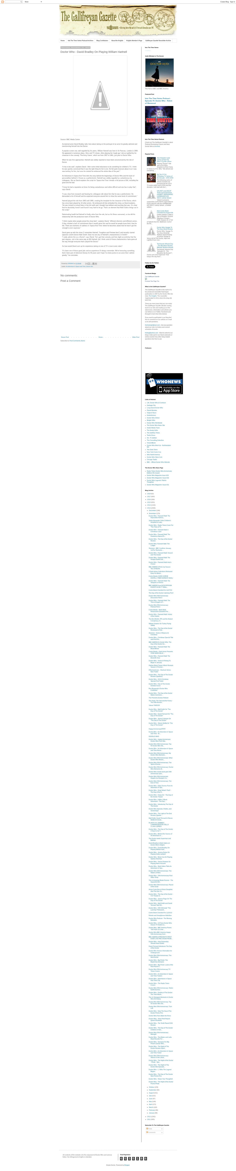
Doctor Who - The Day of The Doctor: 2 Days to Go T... (161, 830)
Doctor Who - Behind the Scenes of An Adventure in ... (160, 834)
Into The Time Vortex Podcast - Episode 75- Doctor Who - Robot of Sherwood (158, 100)
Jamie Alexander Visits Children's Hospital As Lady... (160, 521)
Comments (151, 1132)
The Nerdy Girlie (152, 430)
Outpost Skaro (151, 413)
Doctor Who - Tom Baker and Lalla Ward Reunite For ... (160, 1038)
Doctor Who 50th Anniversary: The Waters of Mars (160, 872)
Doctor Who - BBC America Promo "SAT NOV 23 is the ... (160, 928)
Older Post (135, 337)
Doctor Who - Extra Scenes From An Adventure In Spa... (161, 786)
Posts (150, 1129)
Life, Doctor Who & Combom (156, 403)
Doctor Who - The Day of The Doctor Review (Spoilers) (161, 675)
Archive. (157, 146)
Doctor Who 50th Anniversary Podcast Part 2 (158, 606)
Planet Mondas (152, 410)
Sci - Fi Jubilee (152, 438)
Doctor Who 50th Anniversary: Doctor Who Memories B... (161, 768)
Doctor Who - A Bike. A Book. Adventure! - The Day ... (158, 800)
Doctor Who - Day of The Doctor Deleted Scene (159, 684)
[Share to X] (91, 263)
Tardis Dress (151, 435)
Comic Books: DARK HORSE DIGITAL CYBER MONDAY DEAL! (161, 577)
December (152, 510)
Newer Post (65, 337)
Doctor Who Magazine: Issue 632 (158, 478)
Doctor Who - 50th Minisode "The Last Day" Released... (160, 909)
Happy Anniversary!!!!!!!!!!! (157, 729)
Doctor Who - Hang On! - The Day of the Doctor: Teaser (161, 796)
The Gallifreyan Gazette (152, 276)
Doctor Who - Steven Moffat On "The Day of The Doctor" (161, 724)
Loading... (148, 50)
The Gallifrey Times (153, 433)
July (150, 1096)
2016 (149, 499)
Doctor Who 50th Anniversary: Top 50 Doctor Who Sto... (160, 745)
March (151, 1107)
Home (63, 40)
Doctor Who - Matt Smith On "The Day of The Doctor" (160, 710)
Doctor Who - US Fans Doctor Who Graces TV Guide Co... (160, 924)
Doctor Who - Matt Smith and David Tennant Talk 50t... (160, 904)
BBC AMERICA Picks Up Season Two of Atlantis (159, 568)
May (150, 1101)
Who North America (153, 455)
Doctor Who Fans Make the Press (160, 1016)
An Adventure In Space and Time (76, 266)
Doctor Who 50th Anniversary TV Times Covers (159, 970)
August (151, 1093)
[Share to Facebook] (93, 263)
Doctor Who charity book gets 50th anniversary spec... (160, 772)
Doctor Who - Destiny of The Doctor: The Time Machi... (161, 993)
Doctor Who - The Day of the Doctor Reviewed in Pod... (160, 629)
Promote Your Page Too (152, 281)
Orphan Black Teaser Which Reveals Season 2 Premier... (161, 666)
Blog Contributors (102, 40)
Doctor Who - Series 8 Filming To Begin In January (160, 661)
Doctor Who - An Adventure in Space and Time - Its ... (161, 732)
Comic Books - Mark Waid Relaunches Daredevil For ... (159, 610)
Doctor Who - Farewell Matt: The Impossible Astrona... (159, 516)
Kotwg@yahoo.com (151, 333)
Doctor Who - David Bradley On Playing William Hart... (159, 848)
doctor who (89, 266)
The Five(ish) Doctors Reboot (158, 698)
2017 (149, 496)
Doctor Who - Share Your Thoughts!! (161, 1079)
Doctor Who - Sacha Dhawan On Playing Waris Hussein (159, 862)
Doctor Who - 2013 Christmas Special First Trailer (158, 680)
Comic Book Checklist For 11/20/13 (160, 913)
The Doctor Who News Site (156, 425)
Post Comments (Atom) (77, 341)
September (153, 1090)
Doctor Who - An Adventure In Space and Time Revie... (161, 749)
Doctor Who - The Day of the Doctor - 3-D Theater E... (161, 895)
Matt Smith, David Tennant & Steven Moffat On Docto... (161, 819)
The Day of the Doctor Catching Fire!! (161, 593)
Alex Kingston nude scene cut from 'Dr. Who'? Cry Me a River (164, 159)
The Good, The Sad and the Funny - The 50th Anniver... (161, 701)
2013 (149, 508)
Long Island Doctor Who (155, 408)
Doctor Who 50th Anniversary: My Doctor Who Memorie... (160, 754)
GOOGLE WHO (154, 736)
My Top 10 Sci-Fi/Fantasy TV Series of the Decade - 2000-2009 (165, 176)
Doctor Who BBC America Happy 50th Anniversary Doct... (160, 933)
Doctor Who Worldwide (154, 423)
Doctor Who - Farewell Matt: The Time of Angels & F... (159, 601)
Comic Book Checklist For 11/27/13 (160, 590)
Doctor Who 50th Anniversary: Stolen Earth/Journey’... (161, 989)
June (151, 1099)
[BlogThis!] (89, 263)
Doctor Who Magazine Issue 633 (158, 475)
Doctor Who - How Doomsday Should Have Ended (159, 942)
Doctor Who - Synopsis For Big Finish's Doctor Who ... (159, 1042)
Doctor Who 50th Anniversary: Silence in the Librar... (159, 1056)
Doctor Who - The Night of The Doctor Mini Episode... (159, 1066)
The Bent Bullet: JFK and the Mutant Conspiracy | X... (161, 620)
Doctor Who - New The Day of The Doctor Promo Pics (160, 1012)
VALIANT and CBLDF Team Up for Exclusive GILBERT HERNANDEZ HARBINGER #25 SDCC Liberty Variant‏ (165, 194)
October (152, 1087)
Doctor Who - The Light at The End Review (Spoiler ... (160, 814)
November (152, 513)
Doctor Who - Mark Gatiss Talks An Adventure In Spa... (160, 867)
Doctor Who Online (153, 418)
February (152, 1110)
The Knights (153, 296)
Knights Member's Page (134, 40)
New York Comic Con (154, 452)
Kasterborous (151, 415)
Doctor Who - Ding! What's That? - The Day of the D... (160, 791)
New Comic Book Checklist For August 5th (165, 212)
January (152, 1113)
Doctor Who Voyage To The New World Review (165, 228)
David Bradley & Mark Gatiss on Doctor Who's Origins (159, 844)
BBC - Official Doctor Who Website (158, 462)
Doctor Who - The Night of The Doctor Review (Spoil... (159, 1047)
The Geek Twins (152, 450)
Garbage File (151, 405)
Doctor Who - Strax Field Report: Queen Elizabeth (159, 1019)
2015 (149, 502)
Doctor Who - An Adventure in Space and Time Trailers (161, 975)
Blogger (127, 1165)
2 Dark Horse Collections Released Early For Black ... (160, 572)
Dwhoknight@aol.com (152, 325)
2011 (149, 1119)
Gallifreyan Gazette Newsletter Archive (158, 40)
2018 (149, 494)
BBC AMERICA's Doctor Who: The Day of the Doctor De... (160, 643)
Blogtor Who (151, 420)
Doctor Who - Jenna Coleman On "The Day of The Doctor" (160, 719)
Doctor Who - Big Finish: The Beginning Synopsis (158, 961)
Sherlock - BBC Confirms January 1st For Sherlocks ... (160, 549)
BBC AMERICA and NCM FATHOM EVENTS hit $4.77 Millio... (160, 586)
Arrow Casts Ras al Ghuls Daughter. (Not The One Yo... (161, 890)
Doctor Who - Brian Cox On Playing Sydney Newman (160, 858)
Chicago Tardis (152, 459)
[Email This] (86, 263)
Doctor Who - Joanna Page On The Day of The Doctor (160, 899)
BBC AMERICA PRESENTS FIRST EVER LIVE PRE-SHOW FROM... (160, 938)
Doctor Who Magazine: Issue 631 (158, 485)
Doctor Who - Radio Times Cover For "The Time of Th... (161, 526)
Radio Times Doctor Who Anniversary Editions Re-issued (159, 472)
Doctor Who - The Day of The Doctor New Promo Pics (161, 1075)
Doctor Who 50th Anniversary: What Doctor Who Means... (160, 758)
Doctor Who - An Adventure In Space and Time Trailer (161, 1052)
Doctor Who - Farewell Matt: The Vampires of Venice (159, 581)
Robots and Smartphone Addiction (160, 915)
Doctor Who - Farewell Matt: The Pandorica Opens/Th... (159, 535)
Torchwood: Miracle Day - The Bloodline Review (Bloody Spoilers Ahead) (165, 245)
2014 (149, 505)
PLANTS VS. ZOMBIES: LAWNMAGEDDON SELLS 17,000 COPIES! (159, 824)
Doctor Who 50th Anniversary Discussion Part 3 (158, 596)
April (150, 1104)
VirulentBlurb (151, 443)
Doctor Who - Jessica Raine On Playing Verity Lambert (159, 853)
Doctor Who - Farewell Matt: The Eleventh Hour (159, 657)
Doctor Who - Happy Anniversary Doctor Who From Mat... (159, 740)
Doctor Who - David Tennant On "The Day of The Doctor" (161, 715)
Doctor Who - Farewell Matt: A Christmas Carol (158, 530)
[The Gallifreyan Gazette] (146, 279)
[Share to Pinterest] (96, 263)
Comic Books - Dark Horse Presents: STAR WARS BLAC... (161, 652)
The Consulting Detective (155, 440)
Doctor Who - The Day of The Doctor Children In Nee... (161, 1028)
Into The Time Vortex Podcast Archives (80, 40)
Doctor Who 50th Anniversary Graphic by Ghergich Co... (158, 777)
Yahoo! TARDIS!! (154, 705)
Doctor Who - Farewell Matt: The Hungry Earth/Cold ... (159, 558)
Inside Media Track (153, 428)
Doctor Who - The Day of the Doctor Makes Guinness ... (160, 694)
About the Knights (117, 40)
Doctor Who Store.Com (154, 457)
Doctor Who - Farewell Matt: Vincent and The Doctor (161, 554)
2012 (149, 1116)
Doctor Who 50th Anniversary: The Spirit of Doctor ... (160, 763)
